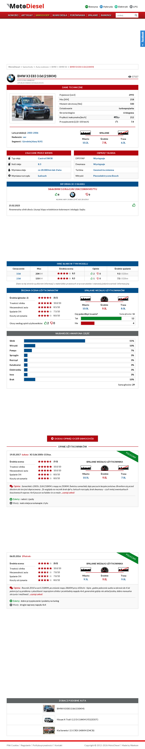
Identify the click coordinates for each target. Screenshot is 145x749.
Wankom (134, 745)
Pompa (13, 350)
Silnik (12, 340)
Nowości (13, 15)
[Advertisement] (72, 41)
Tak (76, 318)
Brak (12, 379)
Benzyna (93, 6)
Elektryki (123, 6)
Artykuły (27, 15)
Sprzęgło (14, 355)
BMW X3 (63, 67)
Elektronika (15, 369)
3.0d (18, 273)
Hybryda (108, 6)
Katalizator (15, 365)
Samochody (43, 15)
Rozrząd (14, 360)
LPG (135, 6)
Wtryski (14, 345)
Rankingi (106, 15)
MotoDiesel (14, 67)
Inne (12, 374)
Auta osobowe (42, 67)
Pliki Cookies (13, 745)
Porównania (77, 15)
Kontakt (58, 745)
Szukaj (136, 15)
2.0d (18, 278)
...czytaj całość (67, 492)
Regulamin (26, 745)
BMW (54, 67)
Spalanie (93, 15)
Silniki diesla (60, 15)
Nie (76, 323)
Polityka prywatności (43, 745)
